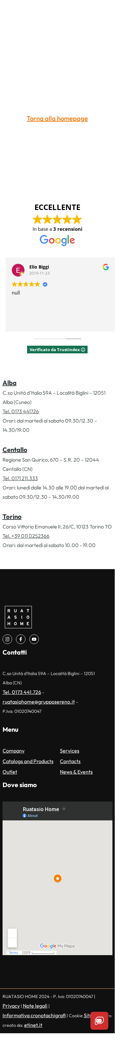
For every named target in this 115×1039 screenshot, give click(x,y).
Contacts (70, 761)
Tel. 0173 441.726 (22, 692)
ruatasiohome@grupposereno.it (39, 701)
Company (14, 750)
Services (69, 750)
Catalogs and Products (28, 761)
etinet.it (33, 1025)
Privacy (11, 1006)
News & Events (76, 772)
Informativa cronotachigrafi (34, 1015)
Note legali (35, 1006)
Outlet (10, 772)
